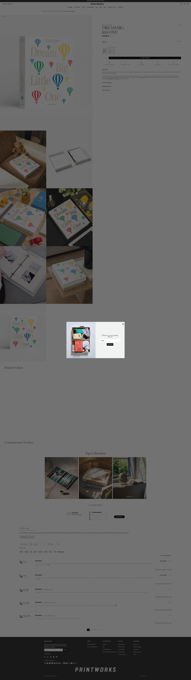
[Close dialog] (123, 324)
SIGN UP (110, 344)
